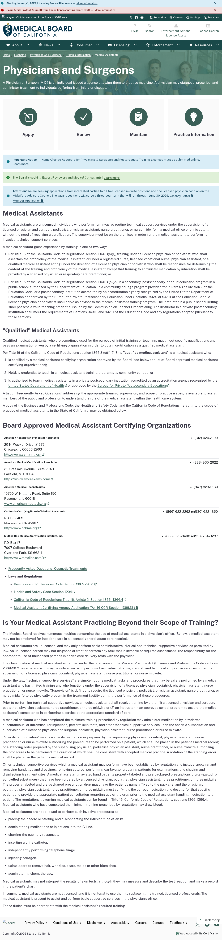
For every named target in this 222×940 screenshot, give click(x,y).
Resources (203, 45)
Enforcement (162, 45)
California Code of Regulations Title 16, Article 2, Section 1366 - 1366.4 (68, 599)
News (48, 45)
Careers (141, 923)
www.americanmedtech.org (25, 503)
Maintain (138, 134)
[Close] (215, 3)
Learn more (21, 164)
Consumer (83, 45)
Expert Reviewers (54, 177)
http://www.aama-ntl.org (22, 454)
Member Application (27, 200)
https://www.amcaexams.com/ (27, 479)
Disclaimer (94, 923)
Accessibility (120, 923)
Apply (28, 134)
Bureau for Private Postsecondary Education (131, 385)
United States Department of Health (36, 385)
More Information (86, 3)
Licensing (121, 45)
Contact (158, 923)
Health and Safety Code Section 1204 (43, 592)
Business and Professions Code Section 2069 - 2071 (54, 584)
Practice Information (78, 54)
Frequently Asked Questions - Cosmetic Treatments (47, 568)
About (16, 45)
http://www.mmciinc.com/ (23, 558)
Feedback (177, 923)
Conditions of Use (65, 923)
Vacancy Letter (180, 196)
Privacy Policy (34, 923)
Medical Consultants (87, 177)
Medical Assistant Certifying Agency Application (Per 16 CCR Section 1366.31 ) (74, 607)
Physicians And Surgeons (46, 54)
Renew (83, 134)
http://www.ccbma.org (21, 528)
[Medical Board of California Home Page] (38, 30)
